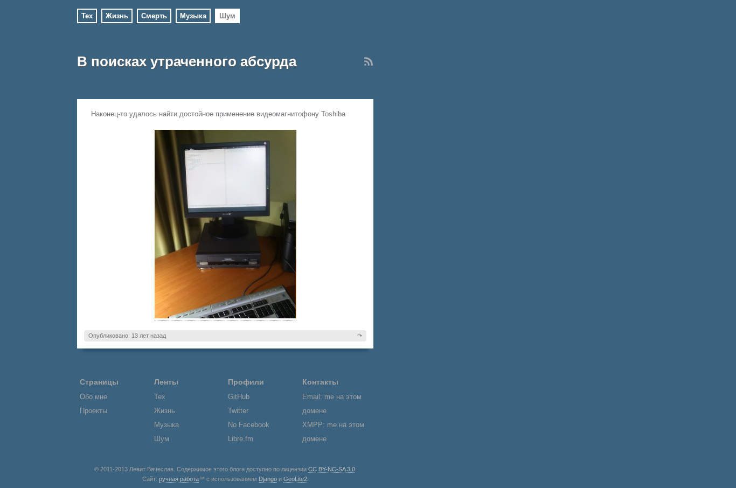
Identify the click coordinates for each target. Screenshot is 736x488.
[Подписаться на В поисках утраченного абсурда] (368, 64)
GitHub (238, 397)
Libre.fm (240, 439)
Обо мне (93, 397)
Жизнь (117, 16)
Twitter (238, 411)
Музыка (193, 16)
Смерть (154, 16)
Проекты (93, 411)
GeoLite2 (295, 479)
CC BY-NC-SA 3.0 (331, 469)
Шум (227, 16)
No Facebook (248, 425)
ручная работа (179, 479)
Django (268, 479)
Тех (87, 16)
